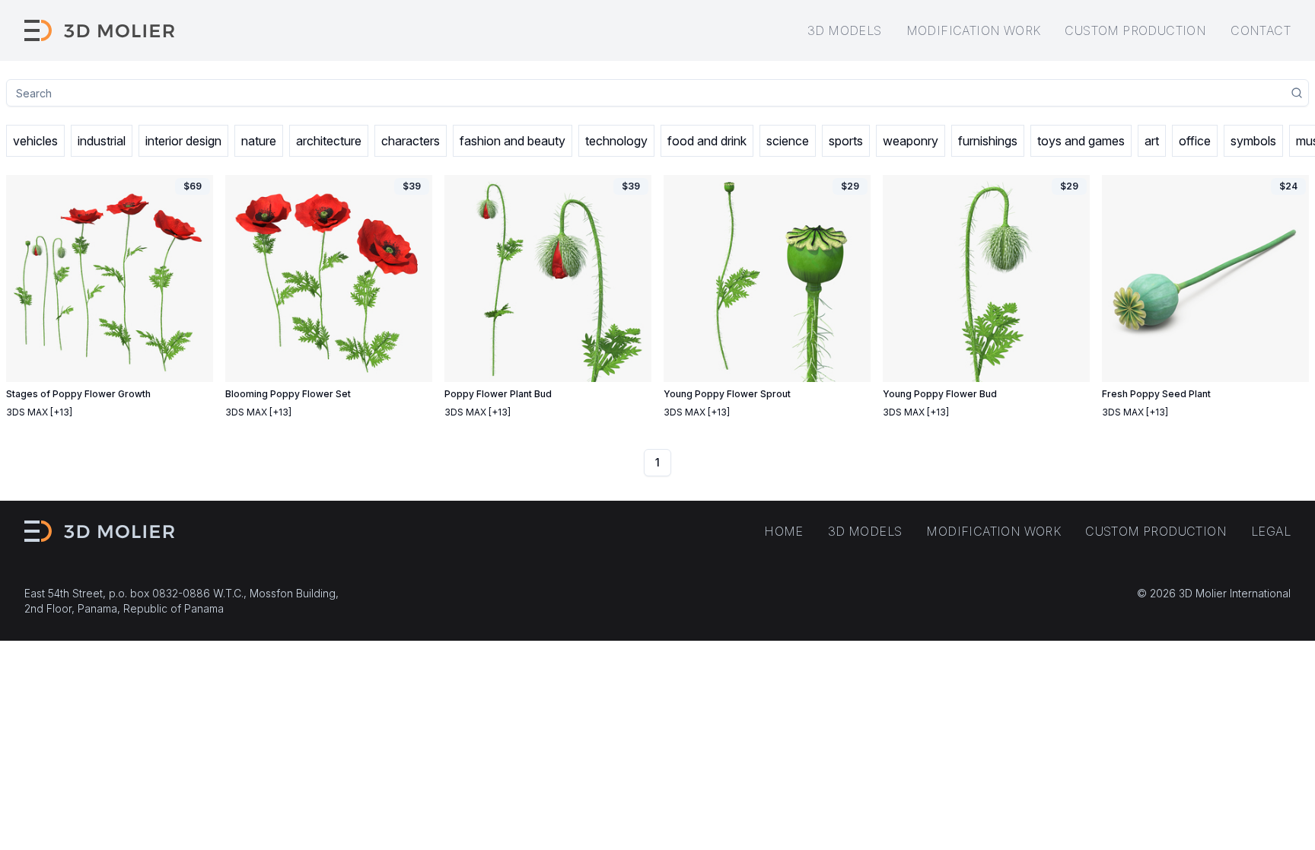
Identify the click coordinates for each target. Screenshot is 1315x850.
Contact (1261, 30)
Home (784, 531)
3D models (844, 30)
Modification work (973, 30)
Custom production (1135, 30)
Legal (1271, 531)
